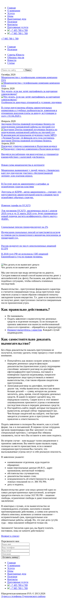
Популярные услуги (17, 27)
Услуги (11, 13)
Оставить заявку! (10, 557)
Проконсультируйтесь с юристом (24, 330)
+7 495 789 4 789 (19, 30)
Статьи (11, 63)
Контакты (12, 24)
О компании (13, 10)
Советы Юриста (15, 54)
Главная (11, 7)
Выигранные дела (16, 19)
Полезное (12, 21)
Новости (11, 60)
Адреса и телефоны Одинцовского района (23, 596)
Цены (10, 16)
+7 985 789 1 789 (19, 33)
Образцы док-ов (15, 57)
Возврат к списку (10, 536)
